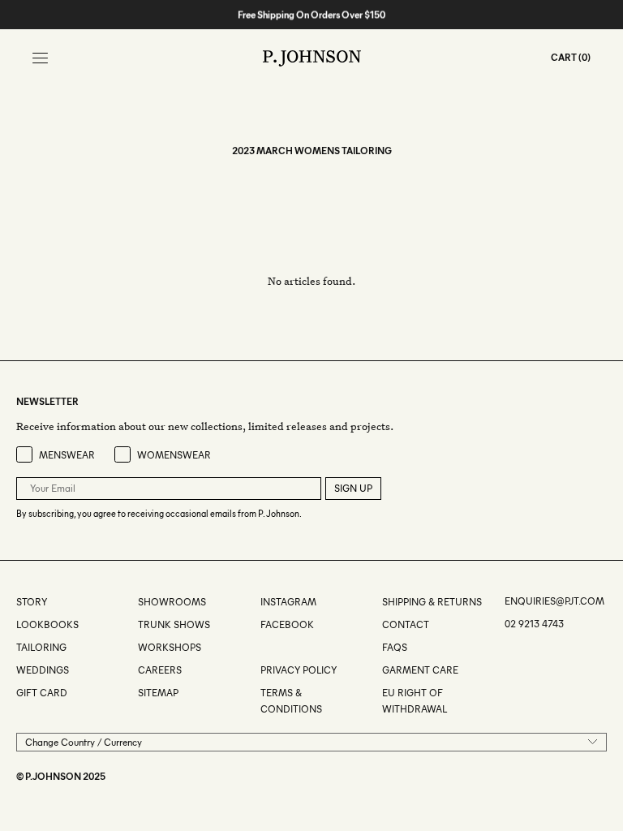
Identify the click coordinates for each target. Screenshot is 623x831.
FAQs (394, 647)
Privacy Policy (298, 670)
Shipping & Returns (432, 602)
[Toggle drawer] (40, 58)
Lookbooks (47, 624)
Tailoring (41, 647)
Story (31, 602)
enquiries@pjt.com (554, 601)
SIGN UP (353, 488)
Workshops (169, 647)
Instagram (288, 602)
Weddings (42, 670)
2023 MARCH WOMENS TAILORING (312, 150)
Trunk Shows (174, 624)
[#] (261, 647)
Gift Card (41, 693)
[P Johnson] (312, 58)
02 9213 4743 (534, 624)
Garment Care (420, 670)
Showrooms (172, 602)
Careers (160, 670)
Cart (564, 57)
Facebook (287, 624)
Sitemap (158, 693)
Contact (405, 624)
